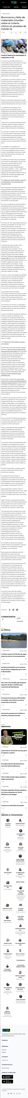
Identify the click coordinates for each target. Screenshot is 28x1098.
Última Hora (6, 7)
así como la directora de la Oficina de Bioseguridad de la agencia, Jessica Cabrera (13, 381)
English (4, 1052)
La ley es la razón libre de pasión (12, 805)
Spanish (4, 1049)
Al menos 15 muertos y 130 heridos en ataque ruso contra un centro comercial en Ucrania (13, 700)
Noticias (16, 7)
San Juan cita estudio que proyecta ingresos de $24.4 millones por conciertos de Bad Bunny (13, 685)
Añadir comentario (20, 618)
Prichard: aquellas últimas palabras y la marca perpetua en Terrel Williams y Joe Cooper (13, 792)
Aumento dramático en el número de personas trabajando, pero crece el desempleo (13, 669)
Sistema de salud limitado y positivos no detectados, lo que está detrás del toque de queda (13, 181)
